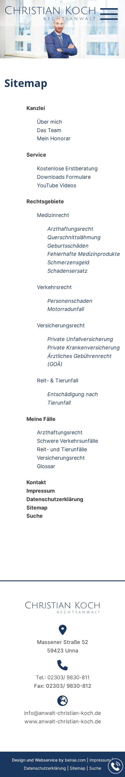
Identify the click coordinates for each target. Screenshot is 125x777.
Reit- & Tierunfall (57, 380)
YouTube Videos (56, 185)
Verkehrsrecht (54, 287)
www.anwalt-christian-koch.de (62, 721)
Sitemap (77, 768)
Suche (95, 768)
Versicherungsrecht (61, 325)
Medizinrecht (53, 215)
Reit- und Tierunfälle (62, 449)
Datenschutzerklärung (45, 768)
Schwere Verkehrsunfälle (67, 441)
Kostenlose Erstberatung (67, 168)
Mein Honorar (54, 138)
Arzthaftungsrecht (60, 432)
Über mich (49, 122)
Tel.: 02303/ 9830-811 (63, 677)
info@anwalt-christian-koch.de (62, 713)
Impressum (100, 759)
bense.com (75, 759)
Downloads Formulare (64, 177)
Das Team (49, 130)
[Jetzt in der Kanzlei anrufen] (115, 766)
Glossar (46, 466)
